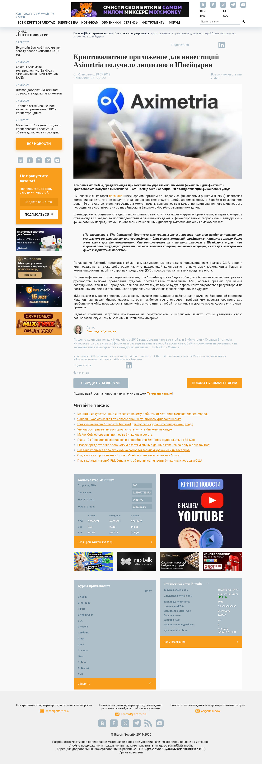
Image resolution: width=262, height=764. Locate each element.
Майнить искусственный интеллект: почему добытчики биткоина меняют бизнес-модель (142, 414)
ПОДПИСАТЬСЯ (37, 214)
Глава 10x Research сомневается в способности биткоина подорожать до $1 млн (136, 440)
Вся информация (174, 641)
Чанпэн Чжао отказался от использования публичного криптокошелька (129, 419)
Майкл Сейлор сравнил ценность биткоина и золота (114, 434)
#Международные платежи (208, 356)
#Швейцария (99, 356)
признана (115, 196)
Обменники (111, 22)
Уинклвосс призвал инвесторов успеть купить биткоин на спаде (124, 429)
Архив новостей (131, 752)
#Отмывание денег (175, 356)
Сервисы (131, 22)
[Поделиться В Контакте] (230, 45)
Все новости (39, 144)
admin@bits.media (57, 711)
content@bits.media (134, 714)
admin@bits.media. (180, 745)
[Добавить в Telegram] (213, 45)
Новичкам (90, 22)
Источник (83, 372)
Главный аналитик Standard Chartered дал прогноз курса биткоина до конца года (135, 424)
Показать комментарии (214, 383)
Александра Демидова (101, 331)
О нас (22, 32)
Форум (174, 22)
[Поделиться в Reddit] (239, 45)
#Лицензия (80, 356)
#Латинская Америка (128, 359)
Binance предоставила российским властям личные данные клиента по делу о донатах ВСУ (143, 445)
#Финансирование (85, 359)
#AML (157, 356)
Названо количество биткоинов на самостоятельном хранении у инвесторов (133, 450)
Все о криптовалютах (36, 22)
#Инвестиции (119, 356)
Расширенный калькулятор (95, 542)
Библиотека (68, 22)
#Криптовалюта (140, 356)
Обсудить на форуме (101, 383)
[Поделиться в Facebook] (195, 45)
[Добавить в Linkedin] (221, 45)
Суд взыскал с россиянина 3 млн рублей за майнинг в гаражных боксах (129, 455)
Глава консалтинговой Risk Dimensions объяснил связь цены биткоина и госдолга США (139, 460)
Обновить (84, 683)
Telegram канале (159, 393)
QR (202, 749)
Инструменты (153, 22)
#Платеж (106, 359)
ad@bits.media (210, 711)
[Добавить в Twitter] (204, 45)
